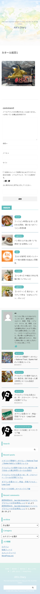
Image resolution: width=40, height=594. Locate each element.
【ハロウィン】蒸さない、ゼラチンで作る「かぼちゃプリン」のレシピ (26, 294)
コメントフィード (9, 552)
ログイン (5, 546)
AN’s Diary (20, 27)
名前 (5, 143)
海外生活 (22, 569)
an (29, 503)
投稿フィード (7, 549)
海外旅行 (14, 569)
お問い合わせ (16, 571)
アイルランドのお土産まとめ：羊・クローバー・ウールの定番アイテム (26, 397)
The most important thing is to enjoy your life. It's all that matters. (20, 582)
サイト (5, 162)
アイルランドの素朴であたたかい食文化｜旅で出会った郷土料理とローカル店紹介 (26, 378)
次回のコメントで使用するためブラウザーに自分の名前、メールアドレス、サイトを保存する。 (19, 175)
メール (6, 153)
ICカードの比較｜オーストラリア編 (16, 488)
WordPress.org (7, 555)
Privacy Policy (27, 571)
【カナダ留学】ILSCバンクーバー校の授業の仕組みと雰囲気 (26, 259)
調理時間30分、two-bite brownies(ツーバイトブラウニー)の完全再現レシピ (20, 501)
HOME (7, 569)
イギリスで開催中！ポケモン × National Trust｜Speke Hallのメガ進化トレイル (26, 359)
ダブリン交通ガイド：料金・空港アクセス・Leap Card (26, 415)
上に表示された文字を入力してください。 (17, 185)
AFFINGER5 (30, 591)
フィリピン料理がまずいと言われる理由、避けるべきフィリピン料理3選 (26, 224)
